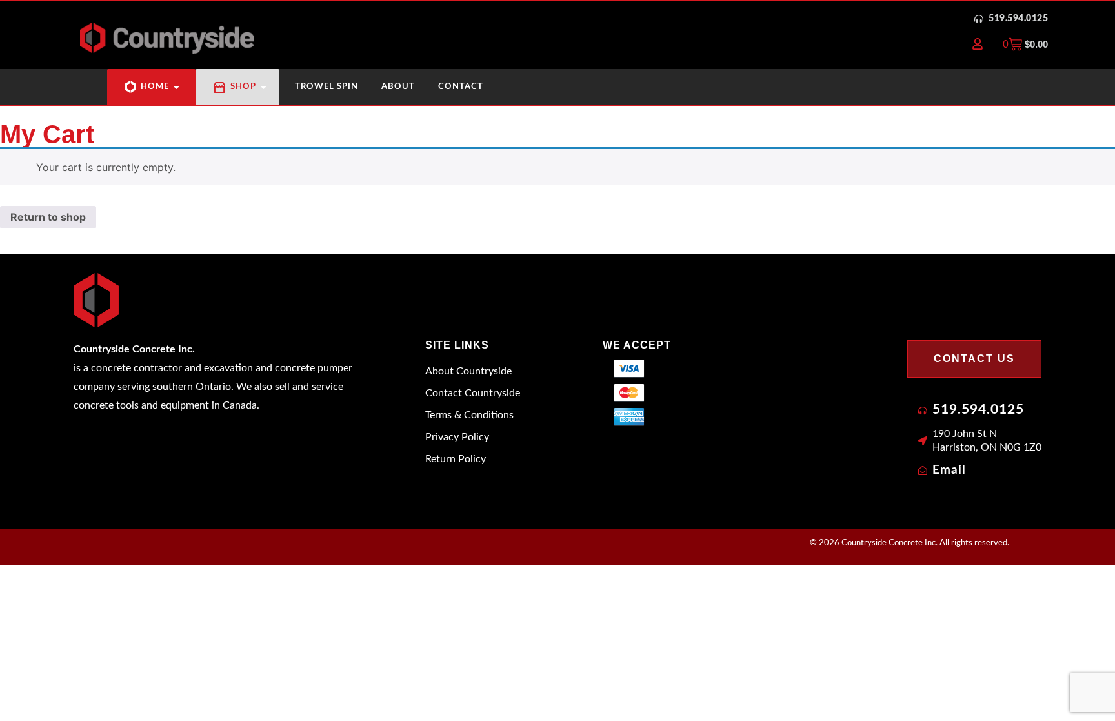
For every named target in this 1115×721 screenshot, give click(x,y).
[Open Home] (176, 87)
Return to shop (48, 216)
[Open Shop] (263, 87)
